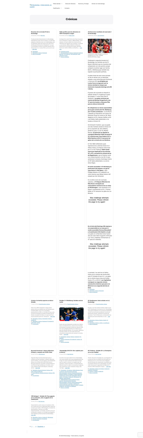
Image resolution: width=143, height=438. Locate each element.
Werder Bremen (67, 378)
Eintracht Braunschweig (77, 372)
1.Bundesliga (35, 51)
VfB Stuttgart (76, 377)
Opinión (104, 320)
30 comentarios (35, 420)
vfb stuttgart (67, 386)
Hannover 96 (68, 375)
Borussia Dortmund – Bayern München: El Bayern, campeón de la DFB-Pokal (42, 351)
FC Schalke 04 (67, 54)
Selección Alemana (70, 3)
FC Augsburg (70, 374)
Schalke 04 (33, 320)
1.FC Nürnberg (69, 370)
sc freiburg (81, 385)
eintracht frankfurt (63, 383)
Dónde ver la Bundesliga (98, 3)
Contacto (67, 8)
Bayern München (36, 372)
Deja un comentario (36, 54)
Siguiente (41, 426)
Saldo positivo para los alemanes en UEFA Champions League (69, 32)
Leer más (34, 49)
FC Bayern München (38, 371)
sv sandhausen (106, 322)
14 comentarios (35, 375)
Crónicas (40, 52)
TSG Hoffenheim (74, 54)
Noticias (50, 318)
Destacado (44, 52)
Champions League (65, 51)
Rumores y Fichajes (83, 3)
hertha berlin (33, 322)
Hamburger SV (62, 375)
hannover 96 (62, 385)
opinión (76, 385)
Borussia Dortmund (65, 52)
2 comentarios (35, 324)
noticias (38, 322)
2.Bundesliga (92, 320)
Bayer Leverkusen (72, 379)
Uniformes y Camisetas (92, 370)
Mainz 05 (79, 375)
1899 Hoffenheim (76, 370)
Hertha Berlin (45, 318)
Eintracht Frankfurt (63, 374)
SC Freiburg (65, 377)
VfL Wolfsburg (73, 386)
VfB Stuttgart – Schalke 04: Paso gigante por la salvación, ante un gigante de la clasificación (43, 397)
